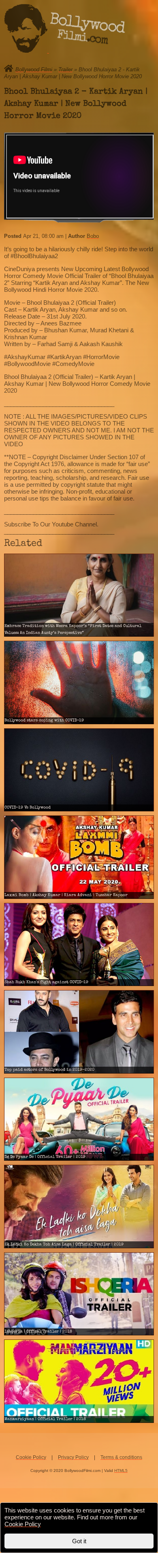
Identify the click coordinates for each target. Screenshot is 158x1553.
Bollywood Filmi (33, 69)
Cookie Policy (31, 1457)
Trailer (65, 69)
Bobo (93, 236)
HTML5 (121, 1470)
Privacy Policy (73, 1457)
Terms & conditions (121, 1457)
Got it (79, 1541)
